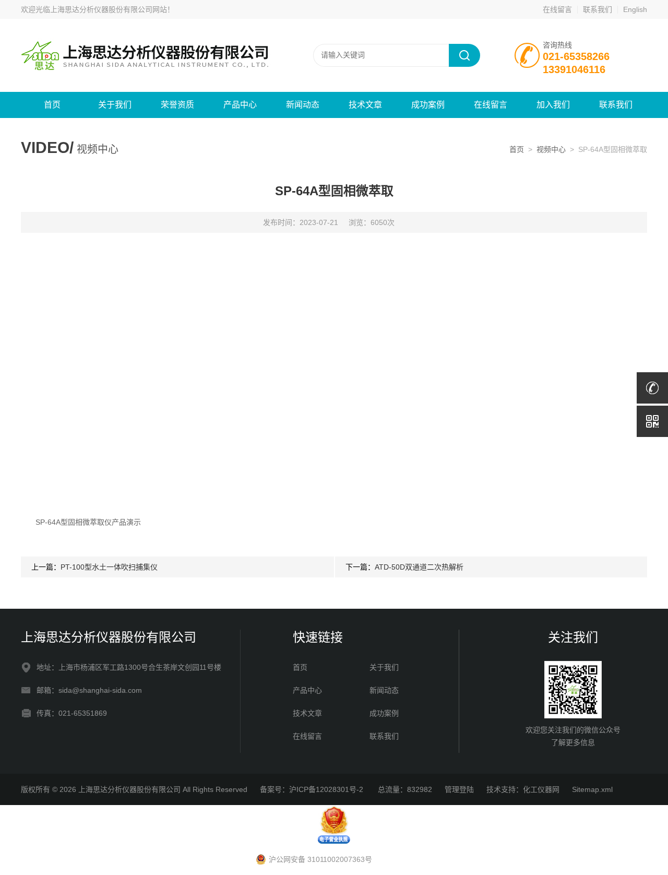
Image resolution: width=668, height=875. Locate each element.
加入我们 (553, 104)
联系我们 (597, 9)
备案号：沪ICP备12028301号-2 (312, 789)
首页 (52, 104)
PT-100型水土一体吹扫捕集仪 (109, 567)
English (635, 9)
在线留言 (557, 9)
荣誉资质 (177, 104)
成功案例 (428, 104)
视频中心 (551, 149)
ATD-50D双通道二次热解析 (419, 567)
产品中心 (240, 104)
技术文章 (365, 104)
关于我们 (115, 104)
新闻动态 (302, 104)
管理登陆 (459, 789)
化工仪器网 (541, 789)
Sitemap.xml (592, 789)
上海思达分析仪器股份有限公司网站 (108, 9)
